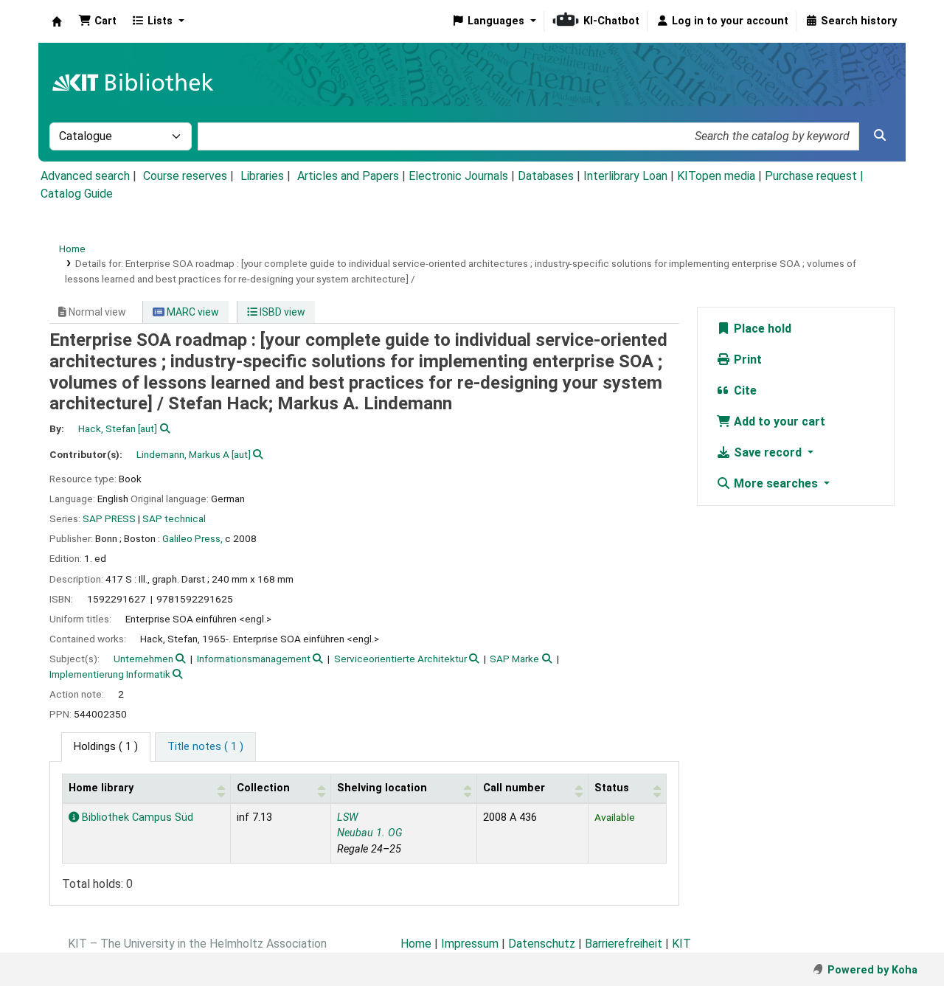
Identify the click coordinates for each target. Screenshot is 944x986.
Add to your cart (778, 421)
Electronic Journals (458, 176)
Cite (744, 390)
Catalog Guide (77, 194)
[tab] (205, 747)
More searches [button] (776, 483)
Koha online (57, 21)
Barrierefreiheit (623, 944)
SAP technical (174, 518)
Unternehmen (143, 658)
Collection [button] (263, 788)
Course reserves (185, 176)
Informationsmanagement (253, 658)
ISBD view (281, 312)
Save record (768, 452)
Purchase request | (814, 176)
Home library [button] (101, 788)
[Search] (880, 135)
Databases (546, 176)
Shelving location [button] (382, 788)
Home (72, 248)
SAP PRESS (109, 518)
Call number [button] (514, 788)
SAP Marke (514, 658)
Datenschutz (541, 944)
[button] (97, 21)
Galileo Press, (192, 538)
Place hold (761, 329)
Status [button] (611, 788)
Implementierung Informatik (109, 674)
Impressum (470, 944)
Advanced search (85, 176)
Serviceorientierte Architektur (400, 658)
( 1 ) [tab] (106, 746)
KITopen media (716, 176)
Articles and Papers (348, 176)
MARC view (191, 312)
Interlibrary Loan (625, 176)
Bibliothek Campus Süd (136, 817)
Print (746, 360)
